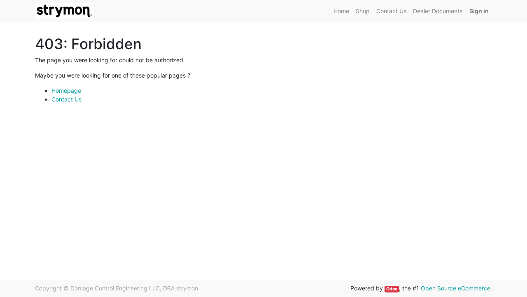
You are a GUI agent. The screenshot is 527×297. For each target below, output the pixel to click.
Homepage (66, 90)
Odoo (391, 289)
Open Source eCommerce (455, 288)
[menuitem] (341, 11)
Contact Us (66, 99)
